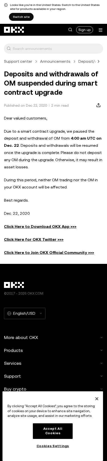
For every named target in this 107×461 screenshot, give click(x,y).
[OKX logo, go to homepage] (14, 29)
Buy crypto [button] (15, 389)
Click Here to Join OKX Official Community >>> (49, 252)
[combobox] (57, 48)
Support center (18, 61)
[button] (70, 30)
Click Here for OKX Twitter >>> (33, 239)
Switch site (21, 17)
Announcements (55, 61)
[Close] (96, 398)
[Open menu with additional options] (100, 30)
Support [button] (12, 376)
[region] (52, 426)
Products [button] (13, 350)
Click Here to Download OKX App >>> (40, 226)
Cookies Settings (53, 446)
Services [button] (12, 363)
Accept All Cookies (52, 431)
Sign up (84, 30)
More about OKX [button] (21, 337)
